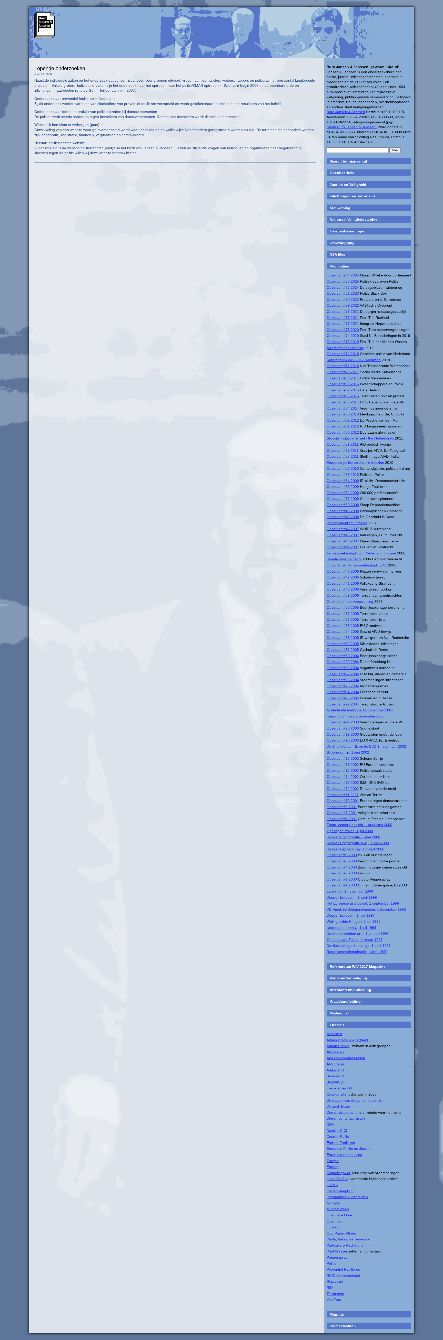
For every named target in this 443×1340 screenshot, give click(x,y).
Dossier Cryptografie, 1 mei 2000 (353, 837)
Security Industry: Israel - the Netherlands (360, 438)
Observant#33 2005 (343, 638)
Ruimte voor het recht (344, 559)
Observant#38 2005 (343, 607)
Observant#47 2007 (343, 529)
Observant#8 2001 (342, 813)
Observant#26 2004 (343, 680)
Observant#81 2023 (343, 293)
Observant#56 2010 (343, 468)
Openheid (335, 1221)
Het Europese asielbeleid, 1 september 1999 (363, 903)
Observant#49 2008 (343, 511)
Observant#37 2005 (343, 614)
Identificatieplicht (340, 1191)
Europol (333, 1161)
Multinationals (338, 1209)
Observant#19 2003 (343, 734)
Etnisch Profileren (341, 1143)
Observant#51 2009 (343, 499)
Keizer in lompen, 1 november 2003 (356, 716)
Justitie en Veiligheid (348, 185)
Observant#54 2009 (343, 481)
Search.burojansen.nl (348, 161)
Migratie (333, 1203)
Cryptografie (337, 1094)
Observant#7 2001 (342, 819)
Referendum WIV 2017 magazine (354, 360)
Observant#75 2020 (343, 330)
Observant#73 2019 (343, 342)
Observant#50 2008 (343, 505)
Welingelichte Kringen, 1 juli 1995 (353, 921)
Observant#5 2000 (342, 861)
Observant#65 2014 (343, 402)
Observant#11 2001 (343, 795)
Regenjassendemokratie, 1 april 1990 (357, 952)
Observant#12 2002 (343, 789)
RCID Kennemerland (343, 1275)
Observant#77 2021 (343, 318)
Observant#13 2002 (343, 782)
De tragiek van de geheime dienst (354, 1100)
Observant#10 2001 (343, 801)
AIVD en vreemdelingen (346, 1058)
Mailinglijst (339, 1013)
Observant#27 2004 (343, 674)
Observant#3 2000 (342, 873)
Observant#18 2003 (343, 740)
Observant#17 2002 (343, 758)
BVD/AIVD (335, 1082)
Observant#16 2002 (343, 765)
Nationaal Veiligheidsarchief (354, 219)
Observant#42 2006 (343, 577)
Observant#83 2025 (343, 281)
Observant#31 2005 (343, 650)
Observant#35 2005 (343, 626)
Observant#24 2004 (343, 692)
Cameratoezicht (339, 1088)
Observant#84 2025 (343, 275)
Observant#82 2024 (343, 287)
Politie (331, 1263)
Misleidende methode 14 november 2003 (360, 710)
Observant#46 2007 (343, 535)
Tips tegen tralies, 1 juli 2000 (350, 831)
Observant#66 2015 (343, 396)
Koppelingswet (338, 1173)
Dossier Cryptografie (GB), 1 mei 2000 (358, 843)
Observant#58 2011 (343, 450)
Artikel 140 (335, 1070)
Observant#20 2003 (343, 728)
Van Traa (334, 1300)
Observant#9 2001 (342, 807)
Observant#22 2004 (343, 704)
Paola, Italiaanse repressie (348, 1239)
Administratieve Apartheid (347, 1040)
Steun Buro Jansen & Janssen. (352, 127)
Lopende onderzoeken (59, 68)
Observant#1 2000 (342, 885)
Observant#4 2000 (342, 867)
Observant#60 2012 (343, 432)
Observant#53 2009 (343, 487)
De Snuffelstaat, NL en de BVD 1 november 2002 (366, 746)
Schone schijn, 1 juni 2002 (348, 752)
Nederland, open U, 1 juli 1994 (351, 928)
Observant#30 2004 (343, 656)
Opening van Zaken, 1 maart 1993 (354, 940)
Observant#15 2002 (343, 770)
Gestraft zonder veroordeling (350, 601)
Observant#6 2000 (342, 855)
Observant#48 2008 (343, 517)
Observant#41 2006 (343, 583)
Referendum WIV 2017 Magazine (358, 966)
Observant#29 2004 (343, 662)
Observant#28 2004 (343, 668)
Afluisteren (335, 1052)
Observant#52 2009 (343, 493)
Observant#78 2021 (343, 311)
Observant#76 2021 (343, 323)
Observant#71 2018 (343, 366)
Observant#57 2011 (343, 456)
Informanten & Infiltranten (347, 1197)
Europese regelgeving (344, 1155)
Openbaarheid (342, 173)
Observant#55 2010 (343, 475)
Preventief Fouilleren (343, 1269)
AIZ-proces (336, 1064)
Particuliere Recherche (345, 1245)
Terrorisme (335, 1294)
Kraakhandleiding (345, 1001)
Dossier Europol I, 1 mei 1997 (351, 915)
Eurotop (333, 1167)
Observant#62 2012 (343, 420)
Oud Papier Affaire (341, 1233)
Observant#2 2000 (342, 879)
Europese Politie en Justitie (348, 1148)
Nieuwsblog (340, 208)
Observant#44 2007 (343, 547)
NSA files (337, 254)
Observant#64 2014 (343, 408)
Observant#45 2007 (343, 541)
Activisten (334, 1034)
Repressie (335, 1281)
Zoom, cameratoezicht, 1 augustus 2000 (359, 825)
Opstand (333, 1227)
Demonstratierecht (342, 1112)
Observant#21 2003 (343, 722)
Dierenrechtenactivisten (346, 1118)
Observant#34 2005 (343, 631)
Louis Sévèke (337, 1179)
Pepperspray (337, 1257)
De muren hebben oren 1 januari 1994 (358, 933)
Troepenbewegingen (348, 231)
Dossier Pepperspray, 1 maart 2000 (355, 849)
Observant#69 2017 (343, 378)
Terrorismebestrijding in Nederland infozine (361, 553)
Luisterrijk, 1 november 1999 (350, 891)
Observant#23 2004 (343, 698)
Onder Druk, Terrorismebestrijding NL (357, 565)
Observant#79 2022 (343, 305)
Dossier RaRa (338, 1136)
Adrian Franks (338, 1046)
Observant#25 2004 (343, 686)
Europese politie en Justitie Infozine (355, 462)
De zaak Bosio (338, 1106)
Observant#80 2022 (343, 299)
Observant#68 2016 (343, 384)
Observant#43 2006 (343, 571)
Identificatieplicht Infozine (347, 523)
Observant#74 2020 (343, 336)
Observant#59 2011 (343, 444)
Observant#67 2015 (343, 390)
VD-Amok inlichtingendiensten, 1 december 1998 (366, 909)
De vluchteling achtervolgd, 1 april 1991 (359, 946)
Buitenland (335, 1076)
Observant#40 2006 (343, 589)
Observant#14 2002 (343, 777)
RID (330, 1287)
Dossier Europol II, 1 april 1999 (352, 897)
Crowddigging (342, 243)
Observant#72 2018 (343, 354)
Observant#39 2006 (343, 595)
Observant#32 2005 (343, 644)
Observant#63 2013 (343, 414)
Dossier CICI (337, 1131)
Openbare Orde (339, 1215)
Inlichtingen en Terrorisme (353, 196)
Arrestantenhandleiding (345, 348)
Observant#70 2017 (343, 372)
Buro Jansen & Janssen (346, 112)
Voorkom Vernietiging (348, 978)
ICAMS (332, 1185)
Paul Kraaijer (337, 1251)
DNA (330, 1124)
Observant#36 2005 (343, 619)
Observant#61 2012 (343, 426)
